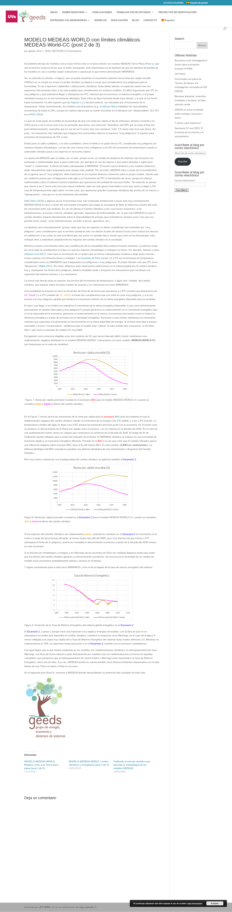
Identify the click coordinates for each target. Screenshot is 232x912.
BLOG (135, 20)
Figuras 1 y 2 (77, 102)
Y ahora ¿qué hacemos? (188, 123)
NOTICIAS (58, 51)
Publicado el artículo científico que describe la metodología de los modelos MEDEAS (131, 765)
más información (194, 903)
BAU (117, 416)
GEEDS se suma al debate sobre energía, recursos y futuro (189, 113)
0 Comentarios (73, 51)
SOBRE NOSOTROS (73, 12)
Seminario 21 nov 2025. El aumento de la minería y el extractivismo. (189, 132)
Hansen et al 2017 (35, 254)
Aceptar (215, 903)
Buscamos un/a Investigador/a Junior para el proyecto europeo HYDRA (191, 64)
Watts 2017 (45, 266)
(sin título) (180, 73)
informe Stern (109, 106)
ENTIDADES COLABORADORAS (68, 20)
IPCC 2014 (36, 114)
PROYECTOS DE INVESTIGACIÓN (177, 12)
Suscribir (182, 161)
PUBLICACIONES (102, 12)
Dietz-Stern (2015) (34, 200)
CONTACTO (150, 20)
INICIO (54, 12)
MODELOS (101, 20)
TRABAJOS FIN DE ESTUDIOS (133, 12)
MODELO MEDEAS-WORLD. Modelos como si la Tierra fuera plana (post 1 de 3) (41, 765)
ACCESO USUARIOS (173, 3)
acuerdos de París (91, 258)
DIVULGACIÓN (119, 20)
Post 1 (149, 63)
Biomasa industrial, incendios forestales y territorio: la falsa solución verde (190, 100)
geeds (32, 51)
